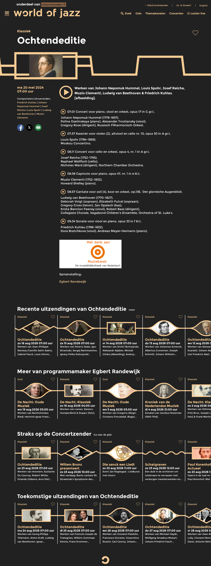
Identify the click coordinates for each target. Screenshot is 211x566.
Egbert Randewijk (72, 281)
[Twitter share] (29, 128)
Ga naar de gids (103, 434)
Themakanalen (155, 13)
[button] (66, 92)
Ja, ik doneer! (183, 5)
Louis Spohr (34, 110)
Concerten (176, 13)
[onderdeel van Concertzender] (53, 4)
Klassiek (24, 31)
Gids (138, 13)
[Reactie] (38, 128)
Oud (19, 379)
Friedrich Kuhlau (26, 102)
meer (132, 309)
